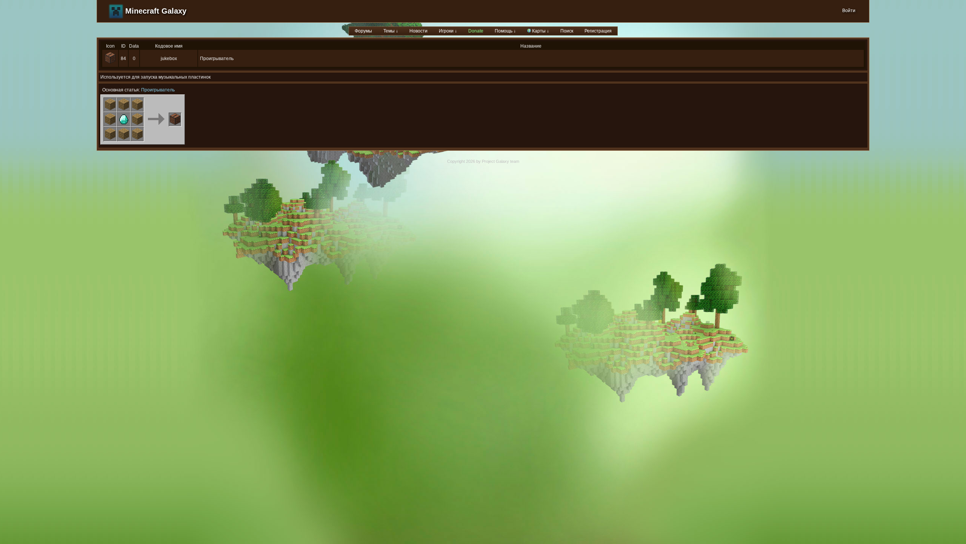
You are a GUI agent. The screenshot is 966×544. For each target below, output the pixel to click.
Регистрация (598, 31)
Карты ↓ (540, 31)
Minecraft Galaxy (155, 11)
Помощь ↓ (505, 31)
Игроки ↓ (448, 31)
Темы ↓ (390, 31)
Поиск (566, 31)
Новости (418, 31)
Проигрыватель (158, 90)
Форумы (363, 31)
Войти (848, 10)
